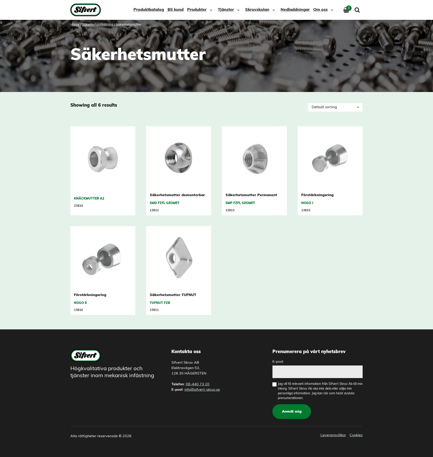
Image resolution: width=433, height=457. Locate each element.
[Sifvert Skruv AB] (87, 10)
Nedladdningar (295, 10)
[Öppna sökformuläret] (357, 10)
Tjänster (226, 10)
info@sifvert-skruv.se (202, 390)
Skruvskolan (257, 10)
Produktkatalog (149, 10)
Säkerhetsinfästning (97, 25)
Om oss (320, 10)
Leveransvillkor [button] (333, 435)
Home (74, 25)
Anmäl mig (292, 411)
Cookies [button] (356, 435)
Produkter (197, 10)
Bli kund (176, 10)
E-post (277, 362)
